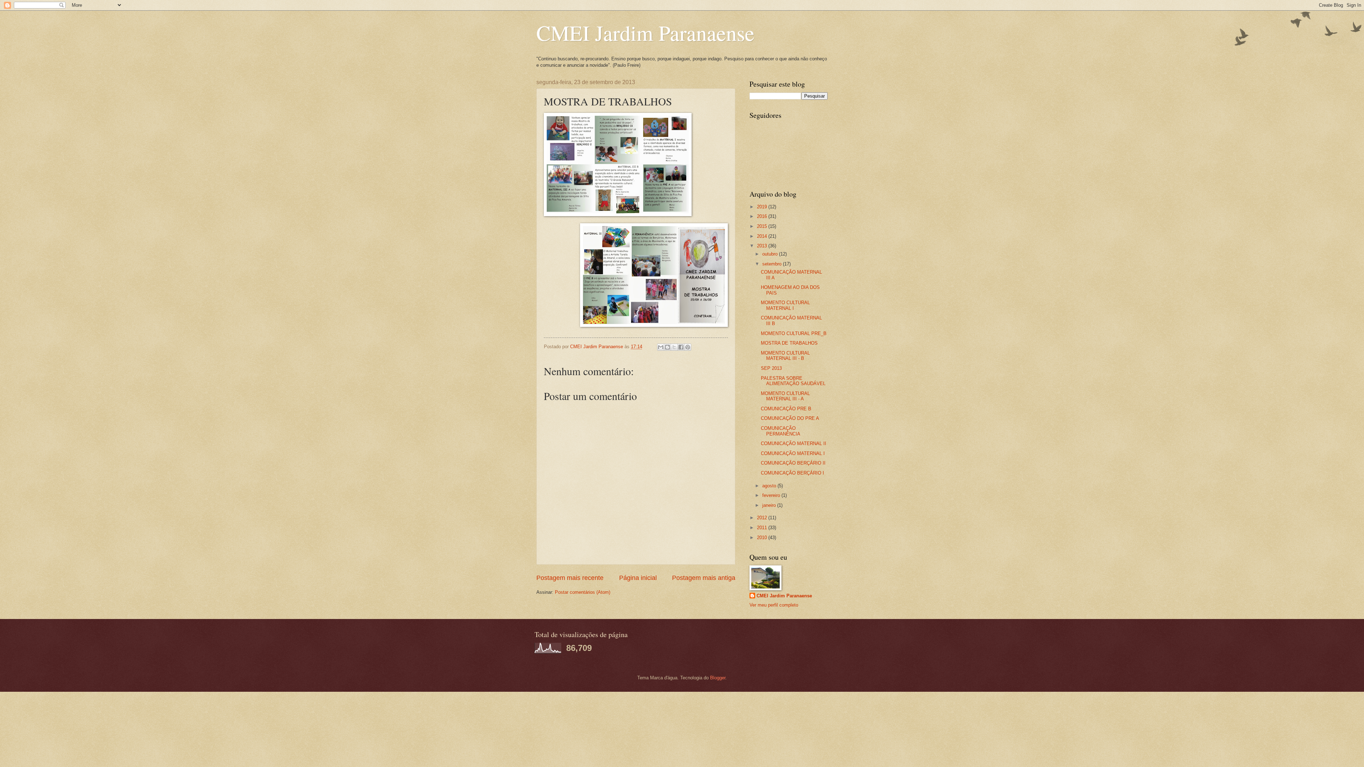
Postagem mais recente (569, 577)
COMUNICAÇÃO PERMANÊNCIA (780, 431)
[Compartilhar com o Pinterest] (687, 347)
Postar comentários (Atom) (582, 592)
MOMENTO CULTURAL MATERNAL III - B (785, 355)
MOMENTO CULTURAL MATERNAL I (785, 305)
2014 (762, 236)
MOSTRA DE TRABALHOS (789, 343)
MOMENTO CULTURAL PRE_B (794, 333)
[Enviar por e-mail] (660, 347)
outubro (770, 254)
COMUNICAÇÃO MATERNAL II (793, 443)
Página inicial (638, 577)
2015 (762, 226)
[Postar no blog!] (667, 347)
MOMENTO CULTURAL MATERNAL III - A (785, 396)
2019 (762, 206)
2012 (762, 517)
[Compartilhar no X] (674, 347)
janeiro (769, 505)
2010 (762, 537)
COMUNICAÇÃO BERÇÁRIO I (792, 473)
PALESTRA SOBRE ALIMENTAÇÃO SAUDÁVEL (793, 381)
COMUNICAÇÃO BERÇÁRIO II (793, 463)
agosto (770, 485)
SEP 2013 (771, 368)
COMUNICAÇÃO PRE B (786, 408)
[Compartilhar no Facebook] (680, 347)
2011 (762, 527)
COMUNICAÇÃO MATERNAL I (793, 453)
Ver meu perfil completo (773, 605)
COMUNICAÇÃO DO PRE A (790, 418)
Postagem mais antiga (703, 577)
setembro (772, 264)
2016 (762, 216)
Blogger (717, 677)
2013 (762, 245)
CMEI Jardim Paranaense (645, 32)
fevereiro (771, 495)
